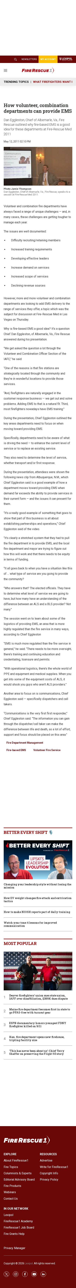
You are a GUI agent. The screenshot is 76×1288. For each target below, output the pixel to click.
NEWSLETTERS (29, 59)
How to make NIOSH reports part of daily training (37, 912)
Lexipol (29, 1263)
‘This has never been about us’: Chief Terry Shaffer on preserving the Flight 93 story (36, 1052)
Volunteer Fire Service (47, 750)
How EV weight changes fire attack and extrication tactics (38, 900)
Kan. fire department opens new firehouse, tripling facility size (36, 1039)
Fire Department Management (24, 742)
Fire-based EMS (16, 750)
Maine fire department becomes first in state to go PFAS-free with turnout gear (39, 1011)
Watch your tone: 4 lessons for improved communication (30, 924)
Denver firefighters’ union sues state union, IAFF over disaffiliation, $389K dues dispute (38, 997)
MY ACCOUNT (48, 59)
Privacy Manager (14, 1248)
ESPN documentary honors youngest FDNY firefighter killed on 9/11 (37, 1025)
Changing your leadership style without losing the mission (37, 886)
